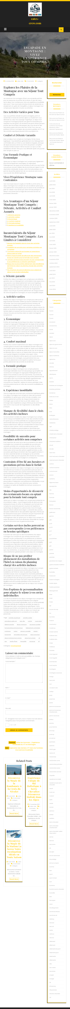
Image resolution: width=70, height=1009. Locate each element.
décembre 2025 (54, 211)
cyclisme (52, 479)
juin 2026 (52, 188)
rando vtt (52, 753)
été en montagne (22, 624)
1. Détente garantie (13, 215)
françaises (52, 501)
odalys (51, 691)
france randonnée (54, 509)
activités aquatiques (14, 618)
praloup (51, 734)
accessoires (53, 326)
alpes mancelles (54, 352)
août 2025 (52, 226)
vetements (52, 956)
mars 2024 (52, 289)
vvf (50, 997)
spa (6, 641)
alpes (51, 337)
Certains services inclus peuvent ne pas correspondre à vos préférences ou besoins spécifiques (25, 261)
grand (51, 550)
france (51, 505)
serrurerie (52, 844)
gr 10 (50, 523)
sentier (51, 814)
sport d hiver (53, 878)
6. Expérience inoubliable (15, 225)
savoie (51, 807)
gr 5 (50, 531)
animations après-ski (11, 621)
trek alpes (52, 900)
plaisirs (36, 631)
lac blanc (52, 617)
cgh (50, 426)
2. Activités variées (13, 217)
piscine (51, 723)
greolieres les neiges (55, 561)
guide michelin (53, 568)
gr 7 (50, 535)
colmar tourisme (54, 467)
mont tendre (53, 662)
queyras (51, 745)
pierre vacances (54, 716)
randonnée (8, 634)
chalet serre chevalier (55, 434)
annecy (51, 367)
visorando (52, 971)
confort (30, 621)
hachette (52, 572)
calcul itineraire (54, 419)
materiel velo (53, 635)
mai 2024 (52, 282)
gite (50, 520)
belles (51, 400)
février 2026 (52, 203)
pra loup (51, 731)
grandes (52, 557)
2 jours (51, 307)
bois (50, 411)
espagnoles (53, 486)
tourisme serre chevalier (56, 889)
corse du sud (53, 471)
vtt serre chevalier (54, 994)
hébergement (53, 591)
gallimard (52, 512)
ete (50, 490)
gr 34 (50, 527)
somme (51, 867)
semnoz (51, 811)
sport (50, 874)
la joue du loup (53, 609)
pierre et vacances (55, 706)
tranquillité (23, 641)
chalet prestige (53, 430)
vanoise (51, 923)
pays (50, 695)
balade (51, 382)
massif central (53, 632)
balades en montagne (56, 385)
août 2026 (52, 181)
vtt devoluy (52, 986)
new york (52, 680)
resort (51, 788)
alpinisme (52, 359)
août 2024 (52, 270)
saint (50, 800)
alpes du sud (53, 348)
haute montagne (54, 579)
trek (50, 896)
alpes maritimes (54, 355)
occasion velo (53, 688)
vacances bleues (54, 911)
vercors (51, 938)
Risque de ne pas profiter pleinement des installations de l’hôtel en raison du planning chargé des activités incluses (25, 266)
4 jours (51, 314)
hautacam (52, 576)
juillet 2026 (52, 185)
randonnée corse (54, 760)
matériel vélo (53, 639)
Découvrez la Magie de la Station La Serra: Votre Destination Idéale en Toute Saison (14, 849)
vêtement (52, 945)
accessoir (52, 322)
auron (51, 378)
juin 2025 (52, 233)
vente (51, 930)
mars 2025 (52, 244)
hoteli (51, 602)
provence (52, 738)
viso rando (52, 967)
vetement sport (54, 952)
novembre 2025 (54, 214)
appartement (53, 370)
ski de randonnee (54, 855)
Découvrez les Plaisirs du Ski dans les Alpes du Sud (56, 113)
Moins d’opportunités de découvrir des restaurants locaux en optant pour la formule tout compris (24, 257)
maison (51, 620)
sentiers (51, 818)
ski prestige (52, 859)
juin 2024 (52, 278)
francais (51, 497)
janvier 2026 (53, 207)
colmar (51, 464)
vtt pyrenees (53, 990)
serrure (51, 841)
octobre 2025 (53, 218)
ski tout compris (54, 863)
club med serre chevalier (56, 456)
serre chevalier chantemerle (53, 826)
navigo (51, 676)
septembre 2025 (54, 222)
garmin (51, 516)
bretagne (52, 415)
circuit (51, 445)
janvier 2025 (53, 252)
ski (39, 638)
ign (50, 606)
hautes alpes (53, 583)
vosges (51, 975)
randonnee (52, 757)
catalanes (52, 423)
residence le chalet (55, 779)
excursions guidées (35, 624)
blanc (51, 404)
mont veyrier (53, 665)
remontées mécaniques (20, 634)
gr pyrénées (53, 538)
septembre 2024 (54, 267)
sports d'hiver (13, 641)
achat (51, 329)
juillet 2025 (52, 229)
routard (51, 796)
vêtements (52, 960)
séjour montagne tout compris (13, 638)
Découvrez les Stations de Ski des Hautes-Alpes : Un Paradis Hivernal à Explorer (56, 141)
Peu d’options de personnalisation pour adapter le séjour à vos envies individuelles (24, 271)
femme (51, 494)
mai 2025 (52, 237)
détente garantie (9, 624)
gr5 (50, 546)
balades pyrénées (54, 389)
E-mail (8, 698)
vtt (39, 641)
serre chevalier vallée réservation (55, 832)
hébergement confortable (33, 628)
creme (51, 475)
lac (50, 613)
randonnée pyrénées (55, 764)
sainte (51, 803)
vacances (32, 641)
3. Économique (12, 219)
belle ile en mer (54, 397)
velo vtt (51, 926)
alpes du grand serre (55, 344)
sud (50, 882)
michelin (51, 650)
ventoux (51, 934)
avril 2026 (52, 196)
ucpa (50, 904)
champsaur (52, 438)
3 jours (51, 311)
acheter (51, 333)
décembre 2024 (54, 256)
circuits (51, 449)
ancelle (51, 363)
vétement (52, 941)
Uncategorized (16, 646)
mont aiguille (53, 658)
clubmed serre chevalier (56, 460)
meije (51, 643)
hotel (50, 598)
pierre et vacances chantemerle (55, 711)
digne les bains (53, 482)
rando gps (52, 749)
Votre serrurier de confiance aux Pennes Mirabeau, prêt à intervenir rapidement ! (56, 126)
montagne (8, 631)
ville (50, 964)
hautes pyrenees (54, 587)
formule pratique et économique (14, 628)
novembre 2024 (54, 259)
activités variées (27, 618)
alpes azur (52, 341)
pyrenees (52, 742)
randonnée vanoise (55, 772)
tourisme (52, 885)
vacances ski (53, 915)
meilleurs (52, 647)
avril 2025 (52, 241)
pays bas (52, 699)
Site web (8, 708)
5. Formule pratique (13, 223)
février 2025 (52, 248)
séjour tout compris (30, 638)
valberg (51, 919)
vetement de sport (54, 949)
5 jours (51, 318)
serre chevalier (53, 822)
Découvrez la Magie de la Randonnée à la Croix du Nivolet (14, 784)
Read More (14, 813)
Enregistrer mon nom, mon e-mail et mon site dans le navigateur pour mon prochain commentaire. (23, 720)
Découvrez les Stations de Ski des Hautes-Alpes (56, 134)
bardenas (52, 393)
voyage (51, 979)
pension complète (25, 631)
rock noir (52, 792)
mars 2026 (52, 200)
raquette (52, 775)
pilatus (51, 719)
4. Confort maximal (13, 221)
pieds (51, 703)
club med (52, 453)
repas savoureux (35, 634)
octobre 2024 (53, 263)
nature (15, 631)
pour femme (53, 727)
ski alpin (51, 852)
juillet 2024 (52, 274)
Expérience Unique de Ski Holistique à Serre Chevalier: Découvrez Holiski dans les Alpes (34, 788)
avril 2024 (52, 285)
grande (51, 553)
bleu (50, 408)
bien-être (22, 621)
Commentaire (10, 661)
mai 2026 (52, 192)
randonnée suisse (54, 768)
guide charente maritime (56, 564)
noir (50, 684)
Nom (7, 688)
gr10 (50, 542)
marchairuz (52, 624)
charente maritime (55, 441)
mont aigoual (53, 654)
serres (51, 837)
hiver (50, 594)
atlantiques (52, 374)
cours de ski (38, 621)
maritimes (52, 628)
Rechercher (57, 83)
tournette (52, 893)
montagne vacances (55, 673)
